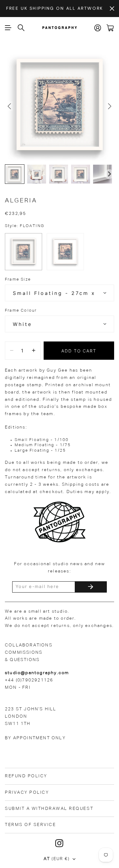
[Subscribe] (90, 587)
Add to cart (79, 350)
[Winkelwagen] (110, 28)
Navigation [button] (8, 27)
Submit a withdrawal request (49, 809)
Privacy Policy (27, 792)
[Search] (21, 27)
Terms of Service (30, 825)
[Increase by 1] (34, 350)
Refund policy (26, 776)
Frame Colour (21, 311)
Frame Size (18, 280)
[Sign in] (98, 28)
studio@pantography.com (37, 673)
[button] (14, 174)
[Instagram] (59, 843)
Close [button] (112, 8)
